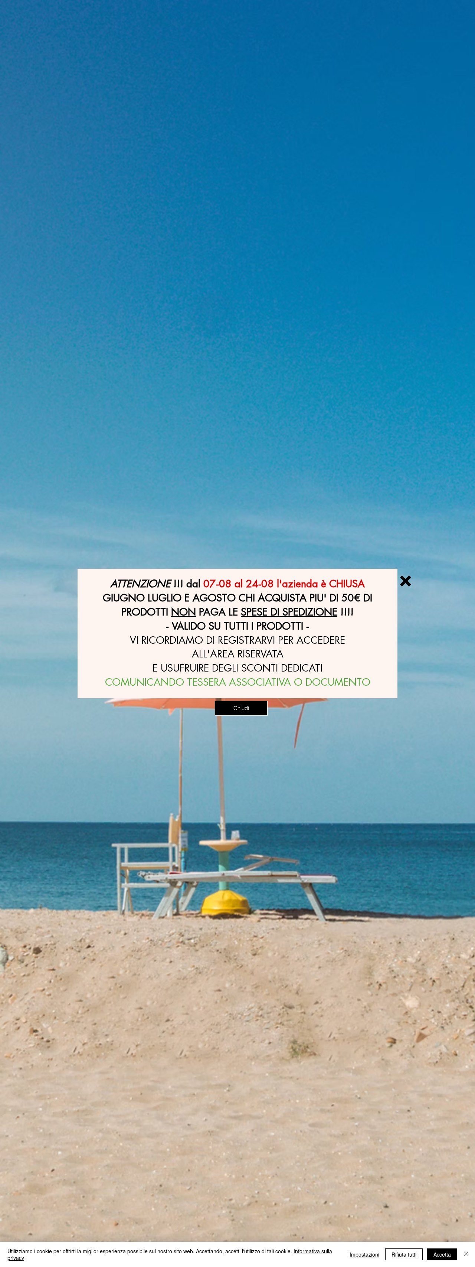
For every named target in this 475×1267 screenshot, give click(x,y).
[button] (405, 581)
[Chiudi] (466, 1254)
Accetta (442, 1254)
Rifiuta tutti (404, 1254)
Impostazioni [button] (364, 1254)
